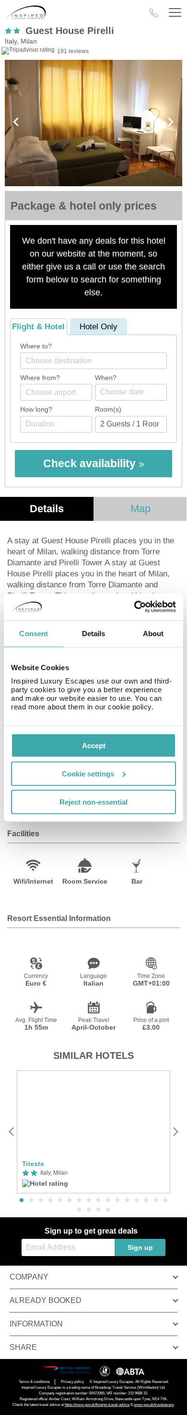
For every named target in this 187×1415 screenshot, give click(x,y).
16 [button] (165, 1200)
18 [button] (89, 1210)
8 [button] (89, 1200)
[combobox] (93, 360)
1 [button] (21, 1200)
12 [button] (127, 1200)
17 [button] (79, 1210)
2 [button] (31, 1200)
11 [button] (117, 1200)
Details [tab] (93, 633)
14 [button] (146, 1200)
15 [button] (156, 1200)
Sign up (140, 1247)
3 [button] (41, 1200)
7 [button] (79, 1200)
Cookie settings (88, 773)
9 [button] (98, 1200)
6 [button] (69, 1200)
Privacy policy (72, 1382)
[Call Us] (154, 13)
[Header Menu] (175, 12)
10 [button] (108, 1200)
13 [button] (136, 1200)
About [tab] (153, 633)
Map (140, 509)
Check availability (91, 463)
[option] (93, 1132)
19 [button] (98, 1210)
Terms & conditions (34, 1382)
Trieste (33, 1164)
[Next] (175, 1132)
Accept (93, 745)
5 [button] (60, 1200)
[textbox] (98, 361)
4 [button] (50, 1200)
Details (47, 509)
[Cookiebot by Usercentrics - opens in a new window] (134, 607)
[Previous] (11, 1132)
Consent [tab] (33, 633)
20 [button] (108, 1210)
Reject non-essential (93, 801)
